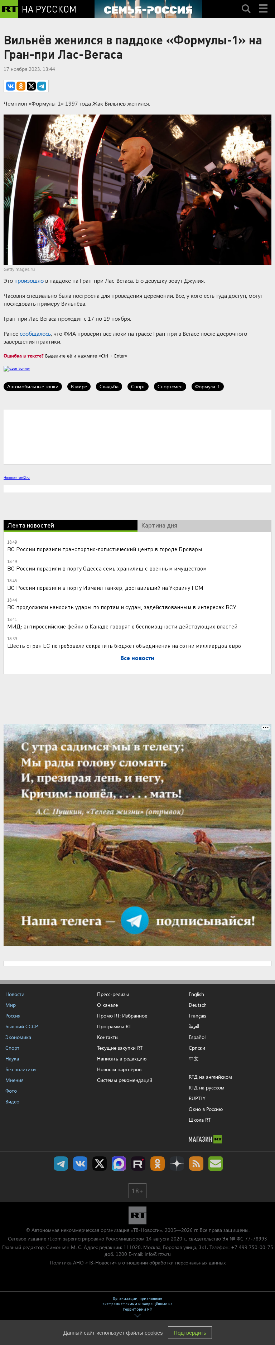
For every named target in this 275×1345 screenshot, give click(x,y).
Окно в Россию (206, 1109)
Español (197, 1037)
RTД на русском (207, 1087)
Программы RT (114, 1026)
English (196, 994)
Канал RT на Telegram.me (61, 1163)
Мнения (14, 1080)
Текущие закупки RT (120, 1047)
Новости (14, 994)
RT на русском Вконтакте (80, 1163)
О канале (107, 1004)
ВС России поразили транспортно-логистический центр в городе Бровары (104, 549)
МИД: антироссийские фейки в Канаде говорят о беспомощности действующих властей (122, 626)
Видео (12, 1101)
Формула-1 (207, 386)
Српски (197, 1048)
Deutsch (198, 1005)
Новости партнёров (119, 1069)
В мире (79, 386)
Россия (12, 1015)
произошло (29, 280)
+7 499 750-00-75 (252, 1247)
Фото (11, 1090)
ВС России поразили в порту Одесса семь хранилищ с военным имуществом (107, 568)
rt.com (55, 1238)
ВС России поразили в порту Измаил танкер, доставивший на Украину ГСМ (105, 587)
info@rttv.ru (158, 1254)
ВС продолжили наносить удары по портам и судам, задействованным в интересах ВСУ (121, 607)
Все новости (137, 657)
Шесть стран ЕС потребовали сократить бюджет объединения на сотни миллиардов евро (124, 645)
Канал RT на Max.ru (119, 1163)
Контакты (108, 1037)
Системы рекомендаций (124, 1080)
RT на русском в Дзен (177, 1163)
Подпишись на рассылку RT (215, 1163)
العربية (194, 1026)
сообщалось (35, 333)
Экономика (18, 1037)
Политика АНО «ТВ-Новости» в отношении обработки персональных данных (138, 1262)
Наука (12, 1058)
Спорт (138, 386)
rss (196, 1163)
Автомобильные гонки (32, 386)
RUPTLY (197, 1098)
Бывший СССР (21, 1026)
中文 (194, 1058)
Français (197, 1016)
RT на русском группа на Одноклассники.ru (157, 1163)
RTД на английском (210, 1076)
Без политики (20, 1069)
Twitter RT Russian (99, 1163)
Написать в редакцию (121, 1058)
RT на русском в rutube (138, 1163)
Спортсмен (170, 386)
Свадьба (109, 386)
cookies (154, 1333)
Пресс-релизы (113, 994)
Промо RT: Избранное (122, 1015)
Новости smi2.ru (17, 477)
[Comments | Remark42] (137, 436)
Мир (10, 1004)
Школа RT (200, 1119)
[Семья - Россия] (148, 9)
